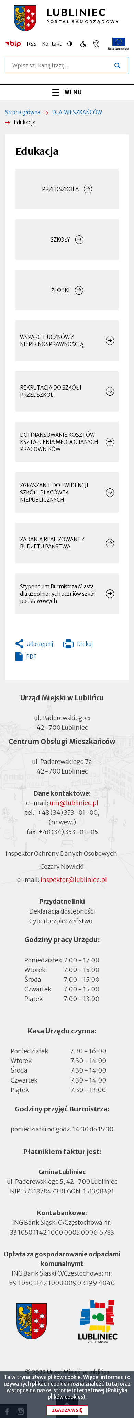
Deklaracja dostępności (62, 911)
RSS (31, 44)
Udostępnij (40, 644)
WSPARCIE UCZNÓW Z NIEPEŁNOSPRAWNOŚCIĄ (51, 341)
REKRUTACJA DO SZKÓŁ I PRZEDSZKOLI (50, 391)
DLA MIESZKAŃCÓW (77, 112)
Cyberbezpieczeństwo (60, 921)
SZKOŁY (60, 239)
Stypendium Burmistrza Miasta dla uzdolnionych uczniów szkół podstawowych (57, 593)
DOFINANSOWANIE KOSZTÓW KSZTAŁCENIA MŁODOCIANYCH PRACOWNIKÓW (59, 441)
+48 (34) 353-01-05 (68, 832)
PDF (31, 656)
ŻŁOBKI (60, 290)
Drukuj (78, 645)
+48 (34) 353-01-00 (67, 813)
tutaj (112, 1383)
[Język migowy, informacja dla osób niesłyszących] (83, 43)
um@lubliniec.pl (73, 803)
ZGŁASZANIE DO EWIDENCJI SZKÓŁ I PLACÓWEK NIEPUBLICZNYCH (54, 492)
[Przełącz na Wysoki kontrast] (71, 43)
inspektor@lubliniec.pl (74, 880)
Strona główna (22, 112)
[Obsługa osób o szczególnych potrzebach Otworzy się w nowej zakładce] (96, 43)
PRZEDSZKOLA (60, 189)
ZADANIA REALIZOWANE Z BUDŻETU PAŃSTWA (52, 543)
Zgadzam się (67, 1410)
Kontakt (52, 44)
